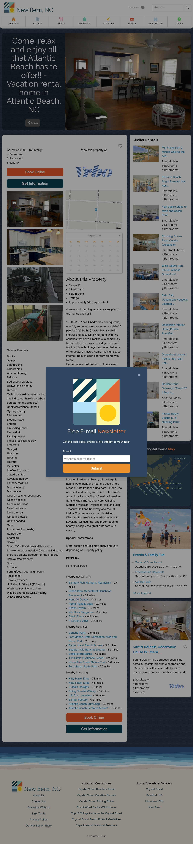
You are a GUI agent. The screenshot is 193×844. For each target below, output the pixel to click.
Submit (96, 468)
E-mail (67, 451)
